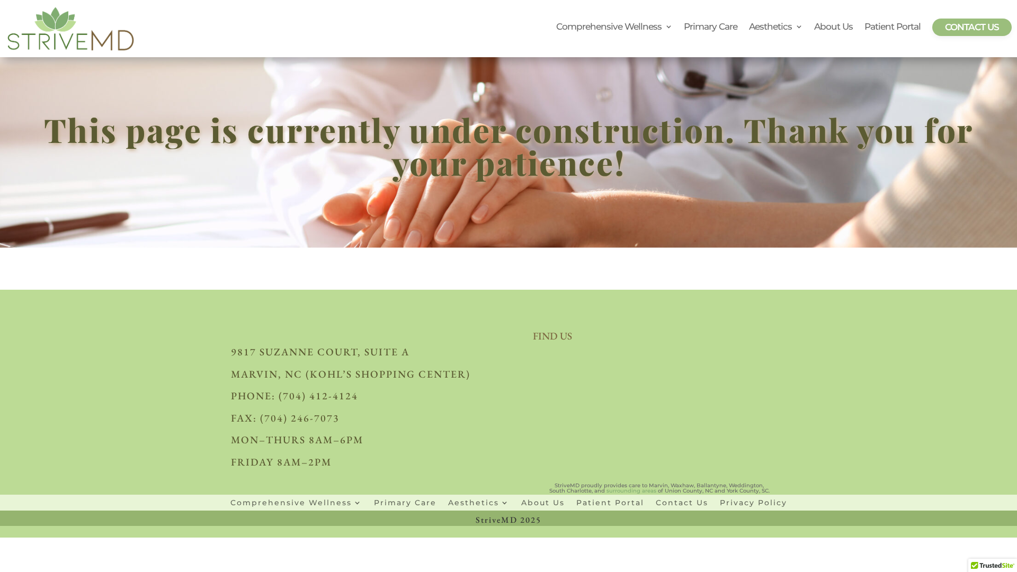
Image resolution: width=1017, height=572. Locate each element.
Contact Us (972, 27)
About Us (833, 27)
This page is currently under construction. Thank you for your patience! (508, 149)
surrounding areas (631, 490)
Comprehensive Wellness (609, 27)
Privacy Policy (753, 502)
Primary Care (710, 27)
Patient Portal (892, 27)
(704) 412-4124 (318, 396)
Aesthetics (770, 27)
